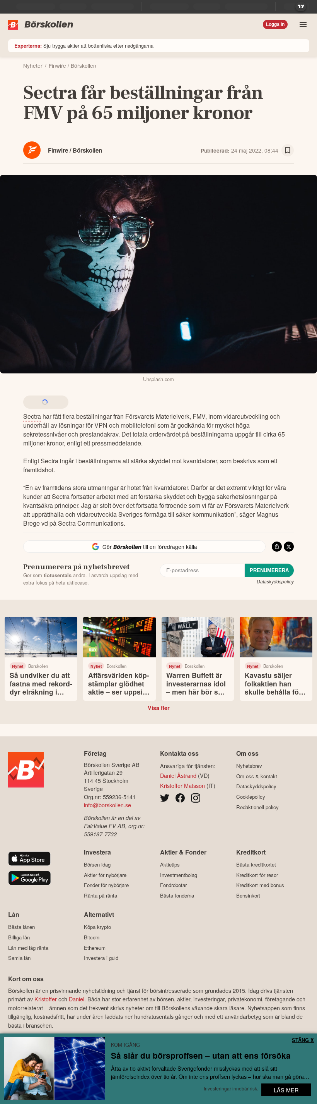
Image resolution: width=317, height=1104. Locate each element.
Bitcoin (91, 937)
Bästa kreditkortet (256, 864)
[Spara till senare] (287, 150)
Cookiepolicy (250, 796)
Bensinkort (248, 895)
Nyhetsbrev (249, 765)
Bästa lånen (21, 926)
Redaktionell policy (257, 807)
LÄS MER (286, 1090)
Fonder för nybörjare (106, 885)
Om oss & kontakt (256, 776)
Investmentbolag (178, 875)
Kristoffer (45, 999)
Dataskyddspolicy (275, 581)
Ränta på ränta (100, 895)
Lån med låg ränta (28, 947)
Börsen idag (97, 864)
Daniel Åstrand (178, 775)
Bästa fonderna (177, 895)
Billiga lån (19, 937)
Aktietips (170, 864)
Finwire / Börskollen (75, 150)
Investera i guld (101, 957)
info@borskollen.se (107, 805)
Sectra (32, 416)
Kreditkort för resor (257, 875)
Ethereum (95, 947)
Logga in (275, 24)
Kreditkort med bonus (260, 885)
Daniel (76, 999)
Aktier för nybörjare (105, 875)
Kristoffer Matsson (182, 785)
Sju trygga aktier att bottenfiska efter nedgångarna (83, 45)
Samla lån (19, 957)
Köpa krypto (97, 926)
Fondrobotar (173, 885)
